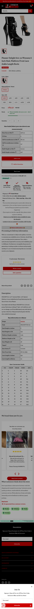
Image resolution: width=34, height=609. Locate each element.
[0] (31, 6)
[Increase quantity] (18, 121)
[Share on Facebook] (22, 285)
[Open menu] (2, 6)
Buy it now (17, 171)
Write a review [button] (17, 268)
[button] (16, 474)
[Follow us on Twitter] (6, 582)
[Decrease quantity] (9, 121)
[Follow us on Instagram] (9, 582)
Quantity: (4, 121)
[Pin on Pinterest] (25, 285)
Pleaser (4, 71)
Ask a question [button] (17, 272)
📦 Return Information (16, 227)
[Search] (30, 11)
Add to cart (17, 158)
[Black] (4, 80)
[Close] (31, 586)
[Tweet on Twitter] (28, 285)
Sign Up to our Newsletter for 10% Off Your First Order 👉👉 (17, 1)
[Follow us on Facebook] (3, 582)
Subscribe (17, 605)
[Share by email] (31, 285)
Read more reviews (17, 478)
